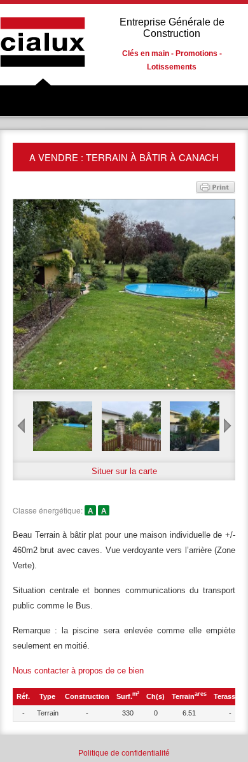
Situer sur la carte (124, 471)
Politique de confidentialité (124, 753)
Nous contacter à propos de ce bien (78, 670)
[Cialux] (43, 77)
